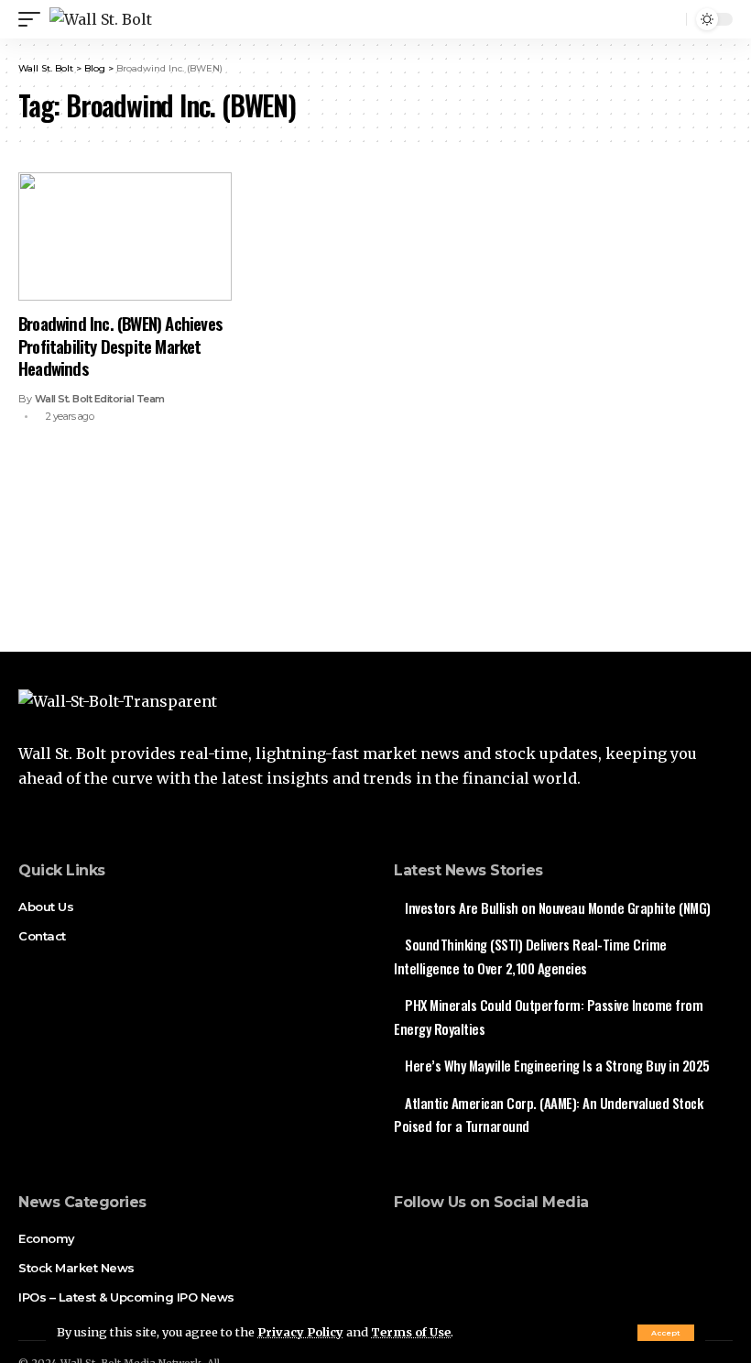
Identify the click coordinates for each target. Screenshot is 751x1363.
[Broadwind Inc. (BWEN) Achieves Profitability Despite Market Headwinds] (125, 236)
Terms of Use (411, 1332)
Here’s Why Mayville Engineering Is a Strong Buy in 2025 (557, 1065)
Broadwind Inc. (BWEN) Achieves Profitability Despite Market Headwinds (120, 345)
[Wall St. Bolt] (100, 19)
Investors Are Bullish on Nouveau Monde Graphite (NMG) (558, 907)
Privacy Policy (300, 1332)
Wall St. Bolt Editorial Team (100, 398)
